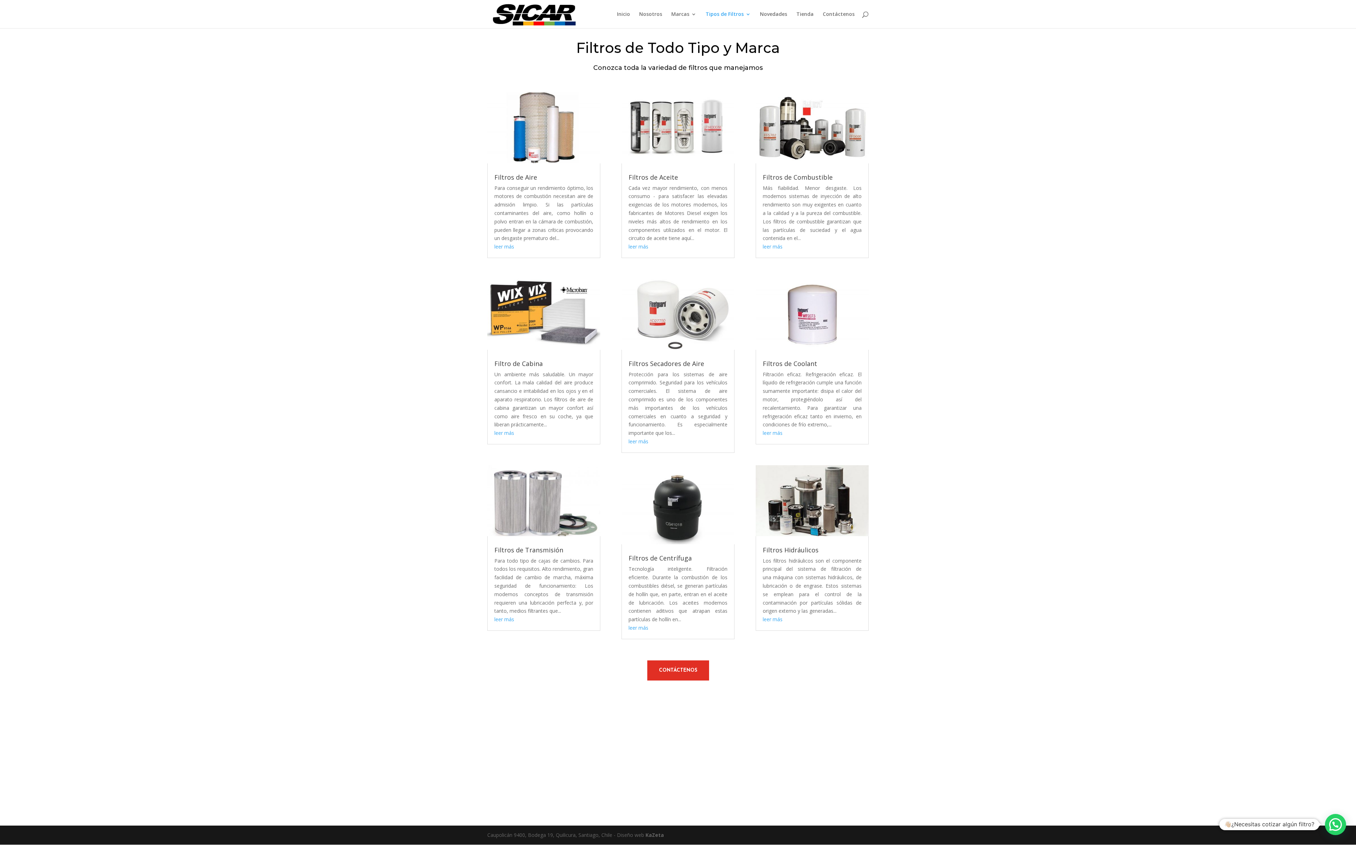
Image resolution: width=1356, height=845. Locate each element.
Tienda (805, 14)
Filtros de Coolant (790, 363)
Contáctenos (839, 14)
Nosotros (650, 14)
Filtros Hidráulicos (791, 550)
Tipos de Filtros (725, 14)
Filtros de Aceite (653, 177)
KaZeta (655, 835)
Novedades (773, 14)
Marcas (680, 14)
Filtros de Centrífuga (660, 558)
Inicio (623, 14)
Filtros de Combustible (798, 177)
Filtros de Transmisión (528, 550)
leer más (504, 246)
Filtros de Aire (515, 177)
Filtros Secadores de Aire (666, 363)
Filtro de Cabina (518, 363)
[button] (1335, 824)
